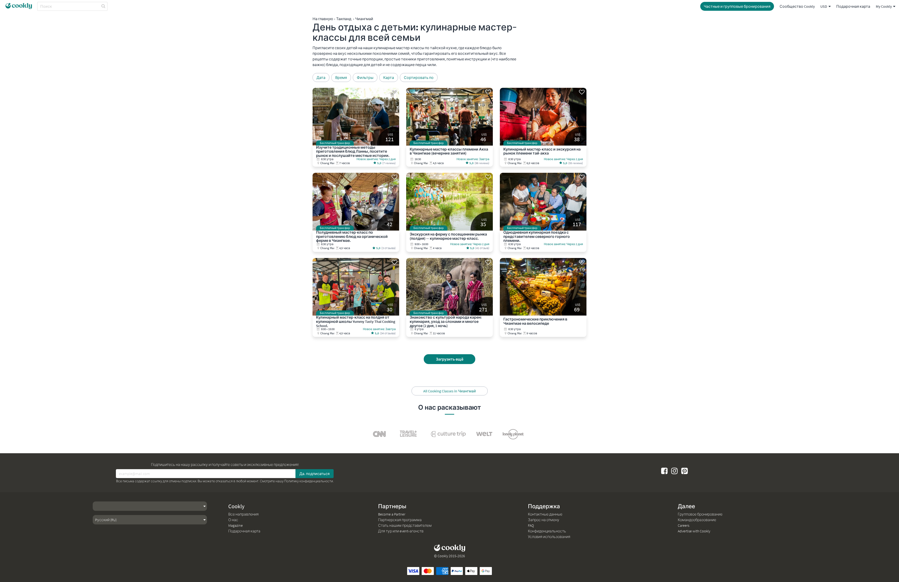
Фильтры (365, 77)
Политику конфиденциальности (308, 481)
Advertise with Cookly (694, 531)
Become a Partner (391, 514)
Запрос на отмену (543, 519)
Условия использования (549, 536)
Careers (683, 525)
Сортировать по (419, 77)
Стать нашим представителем (405, 525)
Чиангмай (364, 18)
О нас (233, 519)
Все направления (243, 514)
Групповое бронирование (700, 514)
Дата (321, 77)
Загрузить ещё (449, 359)
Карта (388, 77)
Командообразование (697, 519)
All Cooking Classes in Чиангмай (449, 391)
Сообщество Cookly (797, 6)
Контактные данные (545, 514)
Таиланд (343, 18)
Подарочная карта (853, 6)
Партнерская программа (400, 519)
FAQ (531, 525)
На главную (323, 18)
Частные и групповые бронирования (737, 6)
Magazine (235, 525)
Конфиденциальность (547, 531)
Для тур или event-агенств (401, 531)
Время (341, 77)
